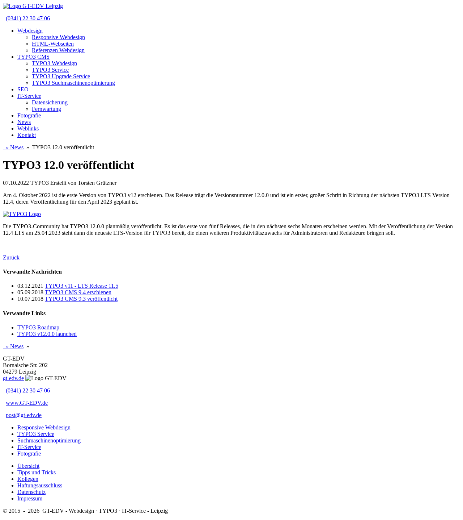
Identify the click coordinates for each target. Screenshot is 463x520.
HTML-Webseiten (53, 44)
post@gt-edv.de (24, 415)
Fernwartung (46, 109)
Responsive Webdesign (58, 37)
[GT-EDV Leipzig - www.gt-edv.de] (33, 6)
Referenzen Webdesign (58, 50)
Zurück (11, 257)
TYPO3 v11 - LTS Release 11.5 (81, 286)
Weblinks (28, 128)
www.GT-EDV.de (27, 403)
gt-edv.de (13, 378)
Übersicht (28, 466)
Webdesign (30, 31)
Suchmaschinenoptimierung (49, 440)
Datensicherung (50, 102)
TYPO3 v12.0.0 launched (47, 334)
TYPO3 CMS (33, 57)
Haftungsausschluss (39, 485)
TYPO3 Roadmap (38, 327)
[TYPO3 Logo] (22, 214)
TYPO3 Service (50, 70)
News (24, 122)
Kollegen (27, 479)
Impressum (29, 498)
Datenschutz (31, 492)
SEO (23, 89)
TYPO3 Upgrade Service (61, 76)
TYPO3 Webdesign (54, 63)
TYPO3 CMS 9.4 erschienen (78, 292)
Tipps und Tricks (36, 472)
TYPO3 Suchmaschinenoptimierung (73, 83)
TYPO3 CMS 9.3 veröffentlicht (81, 299)
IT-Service (29, 96)
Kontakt (26, 135)
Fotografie (29, 115)
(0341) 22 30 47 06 (28, 18)
